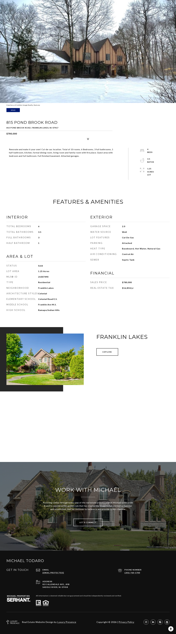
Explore (107, 352)
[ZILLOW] (167, 622)
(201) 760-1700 (132, 573)
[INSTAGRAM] (146, 622)
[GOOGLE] (160, 622)
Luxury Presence (66, 622)
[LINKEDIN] (153, 622)
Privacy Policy (126, 622)
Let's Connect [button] (88, 522)
